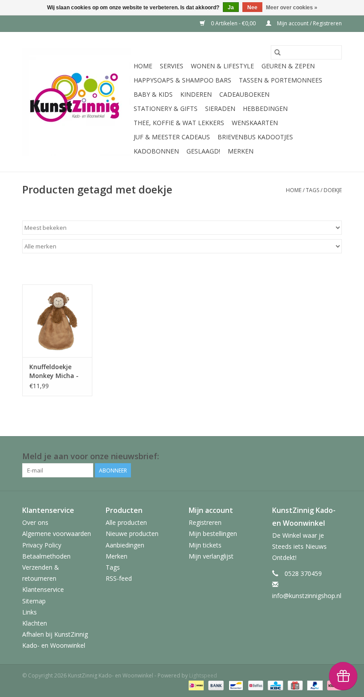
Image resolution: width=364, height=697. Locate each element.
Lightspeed (203, 675)
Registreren (205, 522)
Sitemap (34, 601)
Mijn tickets (205, 545)
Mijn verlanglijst (211, 556)
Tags (312, 190)
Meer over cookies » (291, 7)
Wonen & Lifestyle (222, 66)
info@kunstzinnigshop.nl (306, 595)
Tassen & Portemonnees (280, 80)
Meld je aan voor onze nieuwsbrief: (90, 456)
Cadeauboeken (244, 94)
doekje (333, 190)
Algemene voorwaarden (56, 533)
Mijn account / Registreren (309, 23)
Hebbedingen (265, 108)
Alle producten (126, 522)
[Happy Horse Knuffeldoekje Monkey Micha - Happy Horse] (57, 321)
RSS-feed (119, 578)
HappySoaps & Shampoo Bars (182, 80)
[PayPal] (314, 685)
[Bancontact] (235, 685)
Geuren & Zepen (288, 66)
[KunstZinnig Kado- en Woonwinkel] (76, 102)
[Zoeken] (277, 52)
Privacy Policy (41, 545)
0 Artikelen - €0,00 (233, 23)
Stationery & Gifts (166, 108)
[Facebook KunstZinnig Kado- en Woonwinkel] (335, 456)
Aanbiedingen (125, 545)
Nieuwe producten (132, 533)
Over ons (35, 522)
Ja (231, 7)
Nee (252, 7)
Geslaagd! (203, 151)
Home (143, 66)
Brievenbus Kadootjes (255, 137)
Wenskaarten (255, 122)
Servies (171, 66)
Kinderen (196, 94)
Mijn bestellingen (213, 533)
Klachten (34, 623)
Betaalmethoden (46, 556)
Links (29, 612)
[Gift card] (294, 685)
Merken (240, 151)
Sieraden (220, 108)
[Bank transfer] (215, 685)
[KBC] (274, 685)
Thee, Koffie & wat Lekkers (179, 122)
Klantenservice (43, 589)
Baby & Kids (153, 94)
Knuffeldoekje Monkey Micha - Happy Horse (54, 371)
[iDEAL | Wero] (195, 685)
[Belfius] (255, 685)
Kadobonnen (156, 151)
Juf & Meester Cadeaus (172, 137)
